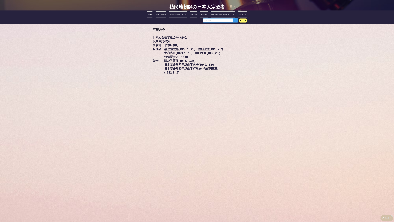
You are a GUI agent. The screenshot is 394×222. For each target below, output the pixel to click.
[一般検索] (235, 20)
